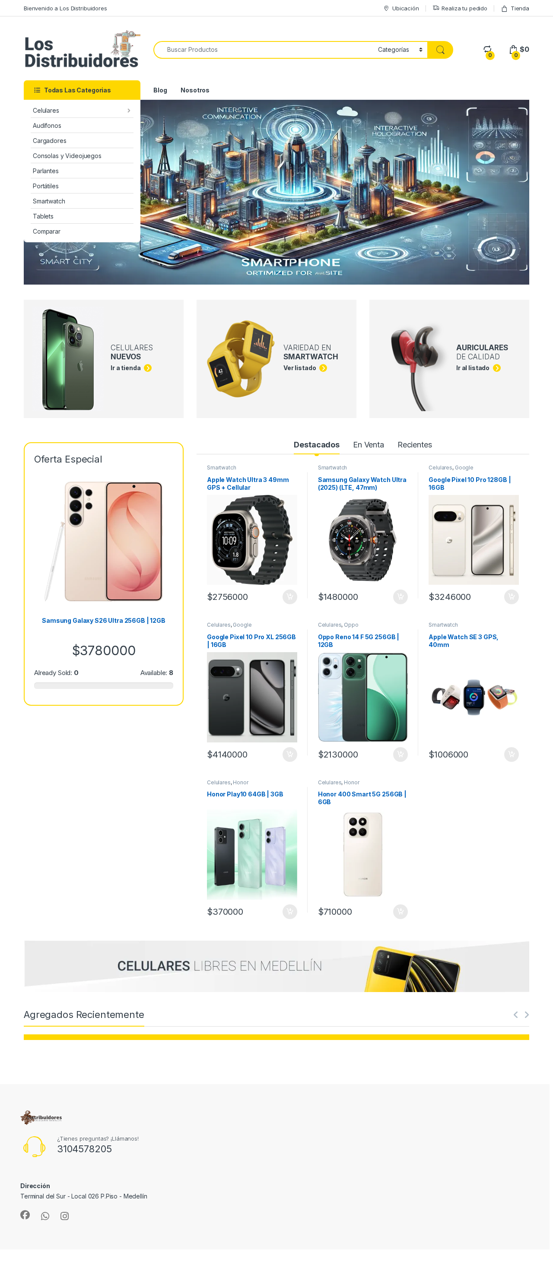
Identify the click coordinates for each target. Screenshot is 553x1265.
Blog (160, 90)
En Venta (368, 444)
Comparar (46, 231)
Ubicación (405, 8)
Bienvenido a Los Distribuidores (65, 8)
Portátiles (46, 186)
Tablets (43, 216)
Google (464, 467)
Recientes (414, 444)
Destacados (317, 444)
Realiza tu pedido (464, 8)
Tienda (520, 8)
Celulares (46, 110)
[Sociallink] (25, 1215)
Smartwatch (49, 201)
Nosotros (195, 90)
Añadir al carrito (288, 597)
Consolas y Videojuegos (67, 155)
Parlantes (46, 170)
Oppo (351, 624)
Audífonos (47, 125)
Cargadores (50, 140)
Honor (240, 782)
